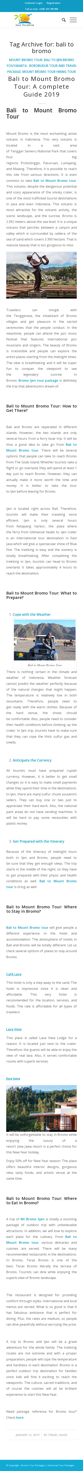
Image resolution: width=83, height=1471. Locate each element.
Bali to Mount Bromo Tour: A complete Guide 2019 (41, 86)
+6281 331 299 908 (48, 8)
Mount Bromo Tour (25, 60)
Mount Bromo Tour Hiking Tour (49, 71)
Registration (53, 2)
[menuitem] (34, 3)
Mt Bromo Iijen (32, 1219)
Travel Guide (57, 1435)
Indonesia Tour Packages (61, 1465)
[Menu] (71, 20)
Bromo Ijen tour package (38, 380)
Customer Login (34, 2)
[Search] (62, 20)
